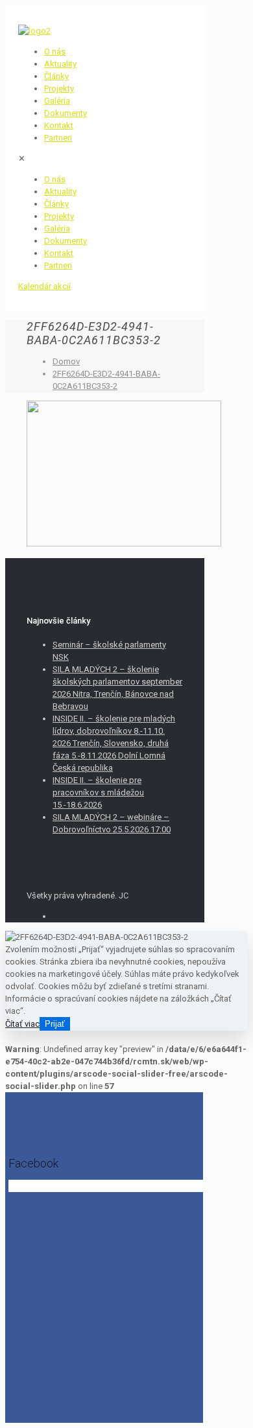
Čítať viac (22, 1024)
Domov (66, 361)
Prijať (55, 1024)
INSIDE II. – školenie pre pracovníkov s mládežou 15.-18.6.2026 (98, 792)
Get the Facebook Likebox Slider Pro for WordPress (98, 1186)
